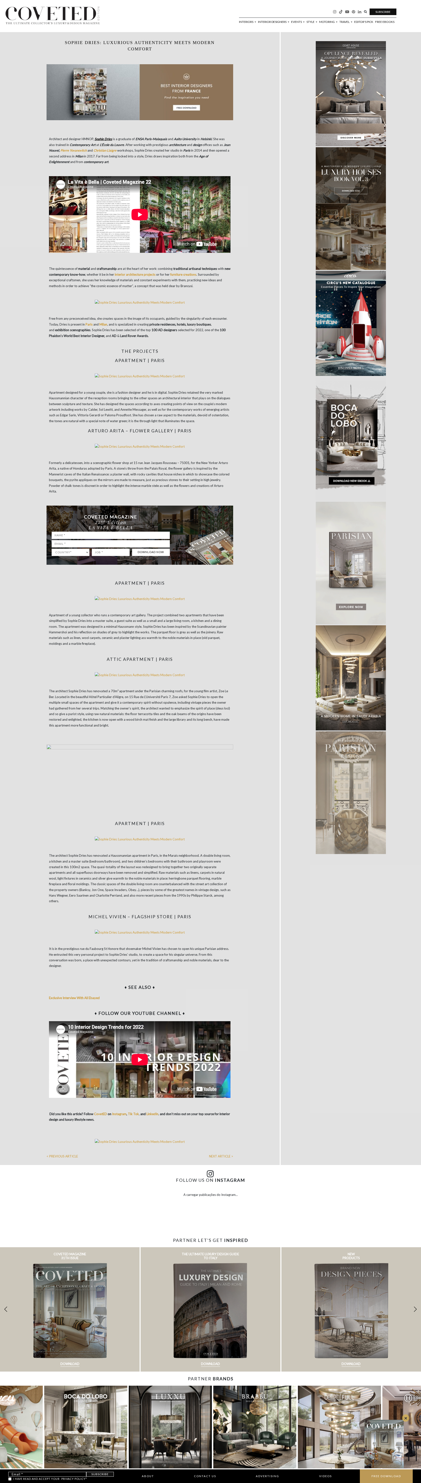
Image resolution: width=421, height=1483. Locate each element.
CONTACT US (205, 1476)
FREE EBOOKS (384, 22)
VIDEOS (325, 1476)
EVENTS (296, 22)
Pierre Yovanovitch (73, 150)
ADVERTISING (267, 1476)
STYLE (310, 22)
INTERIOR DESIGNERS (272, 22)
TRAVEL (344, 22)
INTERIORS (246, 22)
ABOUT (148, 1476)
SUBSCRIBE (383, 12)
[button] (415, 1309)
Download (69, 1364)
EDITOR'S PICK (363, 22)
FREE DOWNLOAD (386, 1476)
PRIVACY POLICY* (74, 1478)
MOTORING (327, 22)
